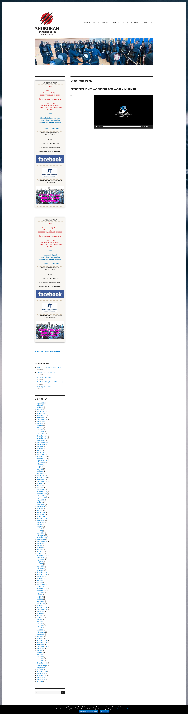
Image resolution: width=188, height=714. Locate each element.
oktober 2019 (41, 520)
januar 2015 (40, 605)
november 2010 (42, 642)
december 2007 (42, 675)
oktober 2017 (41, 558)
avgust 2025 (41, 421)
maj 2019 (39, 529)
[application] (123, 112)
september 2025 (42, 419)
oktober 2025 (41, 417)
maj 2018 (40, 549)
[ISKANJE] (63, 692)
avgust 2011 (40, 634)
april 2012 (40, 630)
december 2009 (42, 663)
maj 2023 (40, 469)
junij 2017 (40, 562)
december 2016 (42, 572)
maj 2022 (40, 485)
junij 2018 (40, 547)
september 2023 (42, 461)
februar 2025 (41, 434)
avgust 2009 (41, 667)
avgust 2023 (41, 463)
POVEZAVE (148, 23)
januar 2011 (40, 638)
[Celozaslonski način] (150, 127)
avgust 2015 (40, 593)
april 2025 (40, 430)
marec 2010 (40, 659)
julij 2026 (40, 405)
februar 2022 (41, 490)
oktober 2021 (41, 496)
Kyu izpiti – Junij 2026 (44, 377)
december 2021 (42, 492)
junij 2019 (40, 527)
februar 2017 (41, 568)
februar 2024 (41, 454)
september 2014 (42, 609)
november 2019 (42, 518)
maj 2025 (40, 428)
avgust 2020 (41, 506)
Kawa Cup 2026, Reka (44, 387)
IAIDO (115, 23)
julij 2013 (39, 620)
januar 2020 (41, 516)
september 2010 (42, 646)
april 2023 (40, 471)
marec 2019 (40, 533)
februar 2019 (41, 535)
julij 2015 (39, 595)
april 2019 (40, 531)
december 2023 (42, 457)
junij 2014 (40, 613)
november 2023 (42, 459)
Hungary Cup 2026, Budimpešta (47, 372)
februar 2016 (41, 584)
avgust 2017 (40, 560)
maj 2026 (40, 409)
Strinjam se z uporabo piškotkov (88, 711)
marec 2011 (40, 636)
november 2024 (42, 438)
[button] (123, 112)
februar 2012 (41, 632)
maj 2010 (40, 655)
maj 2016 (39, 580)
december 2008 (42, 671)
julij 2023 (40, 465)
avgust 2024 (41, 444)
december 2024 (42, 436)
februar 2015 (41, 603)
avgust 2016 (40, 576)
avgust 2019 (40, 523)
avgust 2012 (40, 626)
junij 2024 (40, 448)
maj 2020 (40, 510)
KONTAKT (138, 23)
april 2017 (40, 564)
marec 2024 (41, 452)
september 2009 (42, 665)
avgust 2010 (40, 648)
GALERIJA (125, 23)
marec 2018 (40, 551)
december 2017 (42, 556)
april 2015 (40, 599)
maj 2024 (40, 450)
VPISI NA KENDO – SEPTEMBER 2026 (49, 367)
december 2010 (42, 640)
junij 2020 (40, 508)
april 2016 (40, 582)
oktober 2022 (41, 479)
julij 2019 (39, 525)
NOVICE (87, 23)
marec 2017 (40, 566)
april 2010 (40, 657)
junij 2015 (40, 597)
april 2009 (40, 669)
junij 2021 (40, 502)
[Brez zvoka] (147, 127)
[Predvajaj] (97, 127)
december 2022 (42, 477)
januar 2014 (40, 617)
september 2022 (42, 481)
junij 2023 (40, 467)
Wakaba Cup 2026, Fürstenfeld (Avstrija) (50, 382)
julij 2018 (39, 545)
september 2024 (42, 442)
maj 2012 (40, 628)
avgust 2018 (40, 543)
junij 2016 (40, 578)
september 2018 (42, 541)
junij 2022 (40, 483)
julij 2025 (40, 424)
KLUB (95, 23)
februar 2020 (41, 514)
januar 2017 (40, 570)
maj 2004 (40, 681)
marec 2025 (40, 432)
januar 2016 (40, 587)
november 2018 (42, 537)
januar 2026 (41, 413)
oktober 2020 (41, 504)
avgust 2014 (40, 611)
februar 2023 (41, 475)
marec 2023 (41, 473)
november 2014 (42, 607)
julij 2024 (40, 446)
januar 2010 (40, 661)
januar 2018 (40, 554)
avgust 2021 (40, 500)
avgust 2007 (41, 677)
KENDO (105, 23)
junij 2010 (40, 653)
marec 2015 (40, 601)
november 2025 (42, 415)
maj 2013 (40, 622)
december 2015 (42, 589)
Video (72, 96)
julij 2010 (39, 651)
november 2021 (42, 494)
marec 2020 (41, 512)
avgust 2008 (41, 673)
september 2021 (42, 498)
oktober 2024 (41, 440)
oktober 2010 (41, 644)
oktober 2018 (41, 539)
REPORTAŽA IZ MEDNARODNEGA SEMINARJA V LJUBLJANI (103, 89)
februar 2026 (41, 411)
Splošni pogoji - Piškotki (124, 709)
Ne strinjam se (104, 711)
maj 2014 (40, 615)
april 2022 (40, 487)
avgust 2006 (41, 679)
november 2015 (42, 591)
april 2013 (40, 624)
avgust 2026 (41, 403)
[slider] (122, 126)
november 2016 (42, 574)
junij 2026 (40, 407)
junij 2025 (40, 426)
